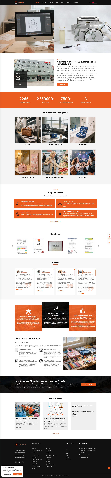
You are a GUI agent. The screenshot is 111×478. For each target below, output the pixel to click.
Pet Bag (48, 459)
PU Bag (27, 144)
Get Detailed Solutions (54, 221)
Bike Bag (48, 463)
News (57, 2)
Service (68, 2)
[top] (109, 468)
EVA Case (48, 461)
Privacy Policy (62, 475)
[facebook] (23, 462)
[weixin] (109, 242)
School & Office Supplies (51, 455)
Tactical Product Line (50, 464)
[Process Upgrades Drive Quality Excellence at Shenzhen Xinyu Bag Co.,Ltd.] (27, 409)
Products (44, 2)
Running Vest (49, 466)
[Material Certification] (41, 360)
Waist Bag (34, 457)
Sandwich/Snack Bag (36, 466)
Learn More (62, 84)
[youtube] (19, 462)
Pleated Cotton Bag (27, 177)
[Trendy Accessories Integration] (16, 360)
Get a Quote (88, 384)
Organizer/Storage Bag (37, 450)
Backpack (82, 177)
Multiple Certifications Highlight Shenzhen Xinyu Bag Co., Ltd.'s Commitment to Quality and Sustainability (55, 420)
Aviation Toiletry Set (55, 144)
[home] (19, 2)
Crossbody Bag (35, 455)
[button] (2, 27)
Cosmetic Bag (35, 454)
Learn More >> (55, 433)
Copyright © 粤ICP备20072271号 (50, 475)
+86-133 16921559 (85, 455)
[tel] (109, 234)
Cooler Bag (34, 463)
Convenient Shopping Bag (55, 177)
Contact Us (75, 2)
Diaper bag (34, 461)
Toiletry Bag (83, 144)
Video (62, 2)
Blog (67, 475)
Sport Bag (34, 448)
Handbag (48, 454)
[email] (109, 239)
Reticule (48, 448)
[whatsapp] (109, 237)
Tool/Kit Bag (34, 468)
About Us (51, 2)
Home (37, 2)
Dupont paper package (37, 459)
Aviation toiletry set (36, 452)
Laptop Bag (48, 457)
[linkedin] (16, 462)
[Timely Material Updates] (16, 350)
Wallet (33, 464)
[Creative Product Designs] (41, 350)
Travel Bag (48, 450)
